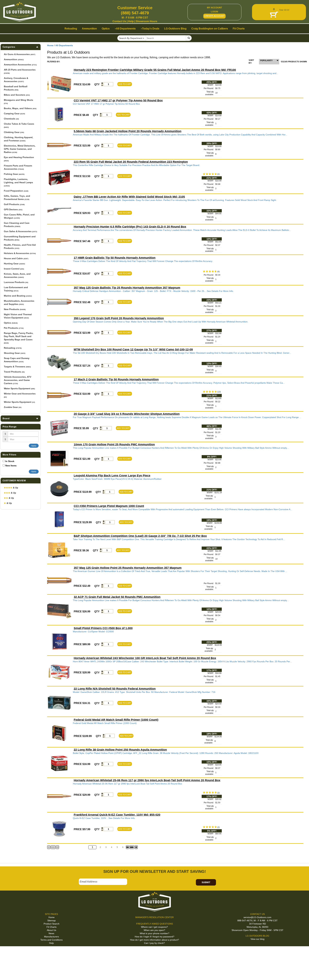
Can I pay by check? (154, 943)
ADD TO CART (124, 84)
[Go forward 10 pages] (127, 847)
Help (131, 21)
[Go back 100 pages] (53, 847)
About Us (51, 930)
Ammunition (14, 59)
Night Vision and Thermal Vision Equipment (18, 316)
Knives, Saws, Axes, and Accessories (17, 275)
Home (50, 45)
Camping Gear (14, 113)
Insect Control (14, 268)
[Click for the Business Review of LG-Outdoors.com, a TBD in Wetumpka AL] (6, 951)
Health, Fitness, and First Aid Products (20, 246)
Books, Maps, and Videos (20, 108)
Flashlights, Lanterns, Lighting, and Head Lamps (18, 182)
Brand (6, 418)
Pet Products (13, 328)
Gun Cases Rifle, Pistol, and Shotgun (19, 216)
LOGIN (214, 11)
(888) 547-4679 (135, 12)
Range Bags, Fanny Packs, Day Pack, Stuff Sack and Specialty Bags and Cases (18, 338)
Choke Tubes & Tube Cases (19, 125)
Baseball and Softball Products (15, 88)
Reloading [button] (71, 28)
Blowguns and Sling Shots (18, 101)
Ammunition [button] (89, 28)
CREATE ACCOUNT (214, 16)
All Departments (64, 45)
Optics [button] (106, 28)
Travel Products (14, 371)
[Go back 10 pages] (57, 847)
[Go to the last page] (136, 847)
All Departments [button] (126, 28)
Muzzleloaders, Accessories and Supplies (19, 302)
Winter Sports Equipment (19, 402)
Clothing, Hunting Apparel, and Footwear (18, 139)
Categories (9, 47)
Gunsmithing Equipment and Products (20, 238)
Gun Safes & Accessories (20, 231)
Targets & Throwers (17, 366)
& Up (11, 487)
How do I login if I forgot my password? (154, 936)
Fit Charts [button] (239, 28)
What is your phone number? (154, 933)
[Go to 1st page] (48, 847)
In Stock (9, 461)
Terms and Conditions (51, 940)
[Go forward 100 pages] (131, 847)
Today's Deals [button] (150, 28)
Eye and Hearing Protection (19, 159)
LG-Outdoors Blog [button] (175, 28)
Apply (33, 446)
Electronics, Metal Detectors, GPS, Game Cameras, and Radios (19, 148)
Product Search (51, 923)
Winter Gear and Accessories (20, 395)
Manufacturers (51, 936)
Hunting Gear (14, 263)
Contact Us (119, 21)
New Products (15, 309)
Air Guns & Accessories (19, 54)
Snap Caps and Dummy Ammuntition (16, 360)
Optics (11, 322)
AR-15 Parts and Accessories (20, 71)
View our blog (257, 939)
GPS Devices (13, 209)
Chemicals (11, 118)
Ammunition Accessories (20, 64)
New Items (11, 465)
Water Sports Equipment (19, 388)
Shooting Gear (14, 353)
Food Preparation (16, 190)
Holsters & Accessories (20, 253)
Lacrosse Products (16, 282)
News (51, 933)
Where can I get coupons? (154, 927)
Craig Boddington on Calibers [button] (209, 28)
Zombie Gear (12, 407)
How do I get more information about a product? (154, 940)
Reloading (13, 348)
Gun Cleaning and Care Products (16, 224)
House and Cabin (16, 258)
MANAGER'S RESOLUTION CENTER (154, 917)
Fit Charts (51, 927)
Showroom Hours (146, 21)
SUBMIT (206, 882)
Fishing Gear (14, 174)
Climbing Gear (14, 132)
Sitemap (51, 920)
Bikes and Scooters (17, 95)
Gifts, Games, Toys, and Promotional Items (17, 197)
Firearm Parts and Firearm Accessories (18, 167)
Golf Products (14, 204)
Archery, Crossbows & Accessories (16, 80)
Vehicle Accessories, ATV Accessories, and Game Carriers (17, 380)
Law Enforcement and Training (16, 289)
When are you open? (154, 930)
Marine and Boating (18, 295)
